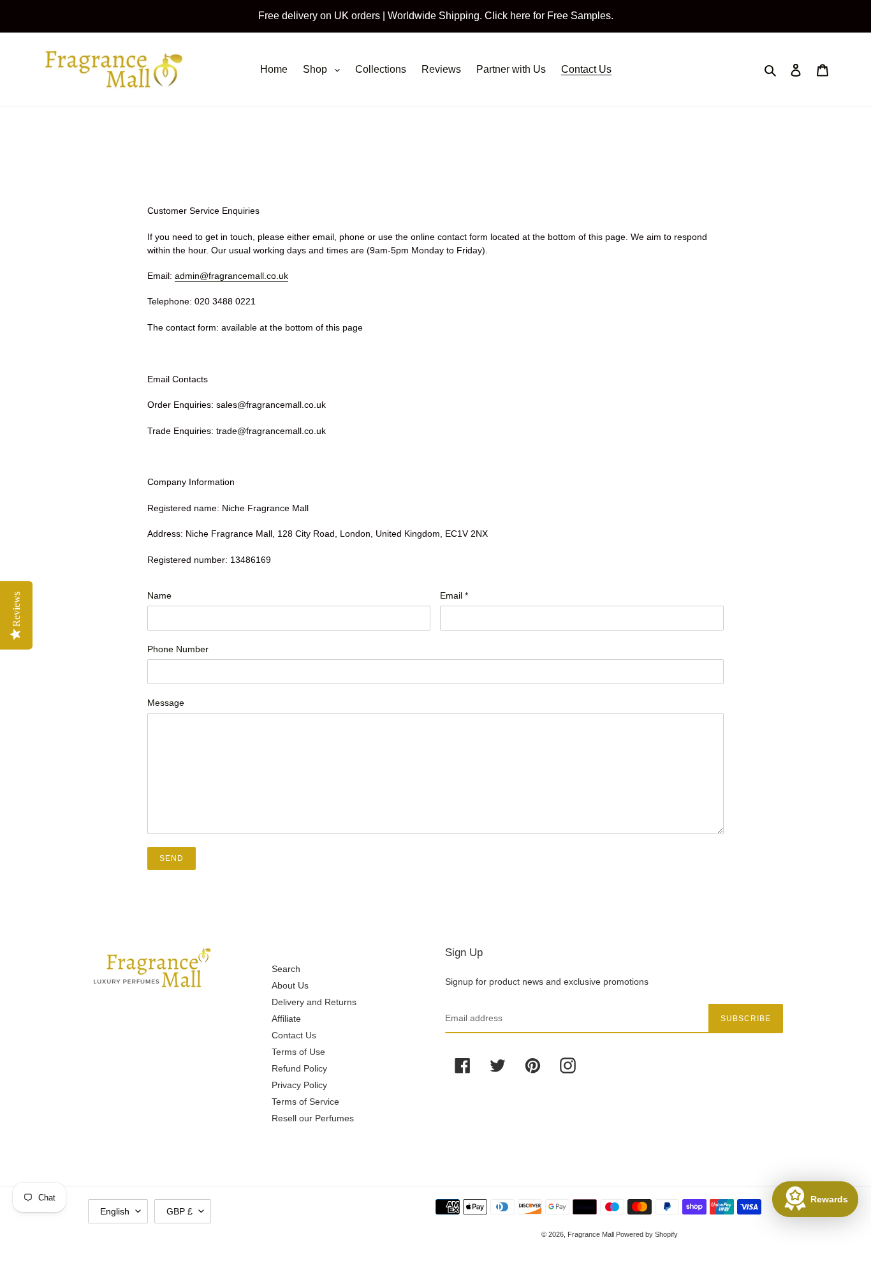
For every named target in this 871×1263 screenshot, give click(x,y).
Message (165, 703)
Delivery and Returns (314, 1002)
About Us (290, 985)
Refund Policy (299, 1068)
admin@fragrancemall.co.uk (231, 276)
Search (286, 969)
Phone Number (178, 649)
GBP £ (179, 1211)
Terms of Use (298, 1052)
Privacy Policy (299, 1085)
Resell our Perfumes (313, 1118)
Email (454, 595)
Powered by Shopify (647, 1234)
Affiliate (286, 1018)
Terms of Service (305, 1101)
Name (159, 595)
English (114, 1211)
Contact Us (294, 1035)
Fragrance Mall (591, 1234)
